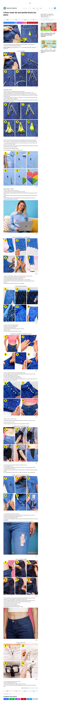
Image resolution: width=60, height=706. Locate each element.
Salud (41, 37)
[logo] (10, 8)
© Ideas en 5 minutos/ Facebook (7, 511)
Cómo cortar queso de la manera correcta (48, 51)
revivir (20, 47)
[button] (42, 32)
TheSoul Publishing (46, 18)
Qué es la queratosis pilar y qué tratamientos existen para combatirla (48, 35)
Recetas (42, 53)
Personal (25, 8)
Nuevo (30, 8)
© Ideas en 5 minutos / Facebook (7, 87)
